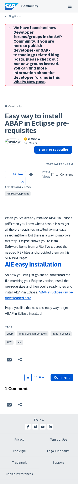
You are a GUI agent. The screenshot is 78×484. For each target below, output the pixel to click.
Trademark (19, 462)
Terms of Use (58, 439)
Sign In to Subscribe (53, 149)
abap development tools (33, 333)
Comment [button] (62, 377)
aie (19, 342)
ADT (9, 342)
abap (10, 333)
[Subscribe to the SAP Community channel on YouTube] (43, 426)
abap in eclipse (61, 333)
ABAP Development (18, 193)
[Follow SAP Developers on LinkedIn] (50, 426)
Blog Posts (15, 16)
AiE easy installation (33, 264)
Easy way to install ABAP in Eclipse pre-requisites (37, 123)
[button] (22, 181)
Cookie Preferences (19, 474)
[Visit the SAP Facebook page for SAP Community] (28, 426)
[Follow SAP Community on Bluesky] (35, 426)
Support (58, 462)
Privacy (19, 439)
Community (29, 6)
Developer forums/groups (28, 34)
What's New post (29, 82)
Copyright (19, 451)
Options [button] (36, 157)
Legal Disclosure (58, 451)
